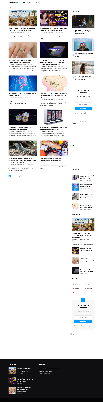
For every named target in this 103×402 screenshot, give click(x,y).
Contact (37, 2)
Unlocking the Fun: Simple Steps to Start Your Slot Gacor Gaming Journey (53, 29)
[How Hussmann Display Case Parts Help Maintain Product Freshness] (54, 117)
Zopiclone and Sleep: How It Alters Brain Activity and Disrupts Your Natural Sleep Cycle (53, 95)
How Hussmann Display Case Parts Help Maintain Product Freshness (53, 128)
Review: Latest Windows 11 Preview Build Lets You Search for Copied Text (84, 77)
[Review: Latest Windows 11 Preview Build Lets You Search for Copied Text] (83, 67)
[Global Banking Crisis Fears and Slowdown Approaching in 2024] (54, 148)
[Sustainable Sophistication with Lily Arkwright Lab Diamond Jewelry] (23, 50)
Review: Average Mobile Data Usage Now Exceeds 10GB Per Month (84, 54)
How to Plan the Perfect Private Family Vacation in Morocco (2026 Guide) (22, 29)
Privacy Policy (83, 113)
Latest (29, 2)
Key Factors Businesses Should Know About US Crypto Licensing (21, 128)
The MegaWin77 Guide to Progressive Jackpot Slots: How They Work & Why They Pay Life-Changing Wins (52, 62)
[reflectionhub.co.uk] (13, 2)
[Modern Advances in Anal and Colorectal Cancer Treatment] (23, 83)
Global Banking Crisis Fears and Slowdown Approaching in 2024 (50, 159)
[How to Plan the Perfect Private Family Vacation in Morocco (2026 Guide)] (23, 18)
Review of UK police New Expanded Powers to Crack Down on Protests (83, 31)
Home (23, 2)
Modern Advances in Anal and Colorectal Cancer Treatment (22, 94)
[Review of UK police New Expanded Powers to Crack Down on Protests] (83, 21)
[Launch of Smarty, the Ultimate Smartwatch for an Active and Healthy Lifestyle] (75, 196)
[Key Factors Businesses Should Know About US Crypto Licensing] (23, 117)
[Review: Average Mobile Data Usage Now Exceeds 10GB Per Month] (83, 44)
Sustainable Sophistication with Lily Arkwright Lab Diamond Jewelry (21, 61)
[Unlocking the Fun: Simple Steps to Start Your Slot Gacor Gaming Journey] (54, 18)
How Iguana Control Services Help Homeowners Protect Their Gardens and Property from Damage (22, 160)
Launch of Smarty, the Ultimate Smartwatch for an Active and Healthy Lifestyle (86, 196)
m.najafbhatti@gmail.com (16, 32)
